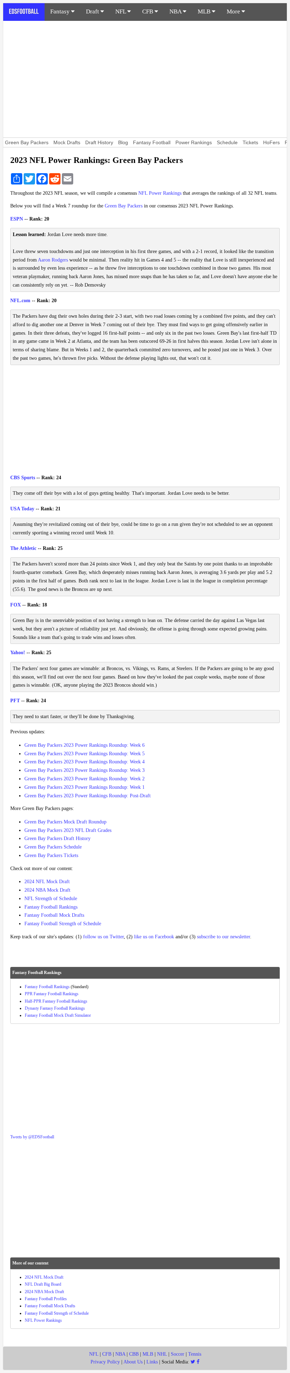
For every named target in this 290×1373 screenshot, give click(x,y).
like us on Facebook (154, 936)
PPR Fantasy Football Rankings (52, 993)
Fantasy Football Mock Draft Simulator (58, 1015)
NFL (121, 11)
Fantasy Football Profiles (46, 1298)
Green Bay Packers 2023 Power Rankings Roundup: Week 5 (84, 753)
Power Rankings (193, 142)
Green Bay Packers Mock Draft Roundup (65, 822)
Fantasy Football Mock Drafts (54, 915)
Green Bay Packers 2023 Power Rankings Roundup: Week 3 (84, 770)
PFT (15, 700)
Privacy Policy (105, 1362)
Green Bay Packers (26, 142)
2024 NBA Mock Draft (47, 890)
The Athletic (23, 548)
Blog (123, 142)
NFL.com (20, 300)
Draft (93, 11)
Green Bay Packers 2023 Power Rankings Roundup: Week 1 (84, 787)
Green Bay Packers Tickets (51, 855)
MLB (205, 11)
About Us (133, 1362)
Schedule (227, 142)
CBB (134, 1354)
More (234, 11)
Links (152, 1362)
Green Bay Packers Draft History (57, 838)
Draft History (99, 142)
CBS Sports (22, 477)
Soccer (177, 1354)
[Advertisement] (145, 79)
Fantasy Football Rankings (50, 907)
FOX (15, 605)
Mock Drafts (66, 142)
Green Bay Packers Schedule (53, 847)
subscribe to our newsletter (223, 936)
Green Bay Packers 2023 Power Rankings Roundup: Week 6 (84, 745)
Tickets (250, 142)
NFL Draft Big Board (43, 1284)
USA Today (22, 508)
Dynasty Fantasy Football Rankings (55, 1008)
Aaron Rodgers (53, 260)
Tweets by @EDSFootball (32, 1136)
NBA (176, 11)
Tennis (194, 1354)
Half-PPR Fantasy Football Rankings (56, 1001)
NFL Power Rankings (159, 193)
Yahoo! (17, 652)
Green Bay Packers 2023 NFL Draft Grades (67, 830)
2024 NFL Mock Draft (47, 881)
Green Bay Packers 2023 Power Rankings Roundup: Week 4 (84, 761)
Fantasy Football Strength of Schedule (62, 923)
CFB (148, 11)
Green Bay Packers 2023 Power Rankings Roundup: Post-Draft (87, 795)
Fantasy (60, 11)
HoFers (271, 142)
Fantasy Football (151, 142)
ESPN (16, 219)
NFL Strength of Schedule (50, 898)
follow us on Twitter (103, 936)
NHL (162, 1354)
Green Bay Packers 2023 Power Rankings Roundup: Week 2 (84, 778)
